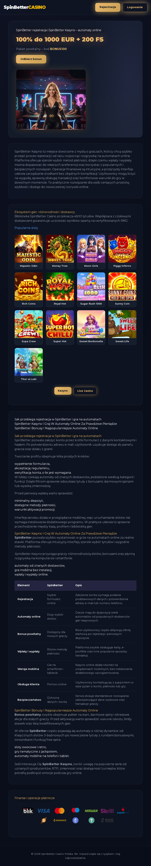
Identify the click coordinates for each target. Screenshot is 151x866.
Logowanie (135, 7)
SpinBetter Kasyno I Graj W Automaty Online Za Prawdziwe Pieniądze (66, 424)
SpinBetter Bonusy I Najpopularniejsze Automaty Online (56, 428)
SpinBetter (25, 7)
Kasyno (63, 390)
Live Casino (85, 390)
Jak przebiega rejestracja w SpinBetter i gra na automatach (58, 419)
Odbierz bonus (31, 59)
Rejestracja (108, 7)
